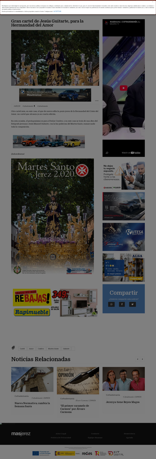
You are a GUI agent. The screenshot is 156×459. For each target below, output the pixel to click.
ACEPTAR (57, 11)
